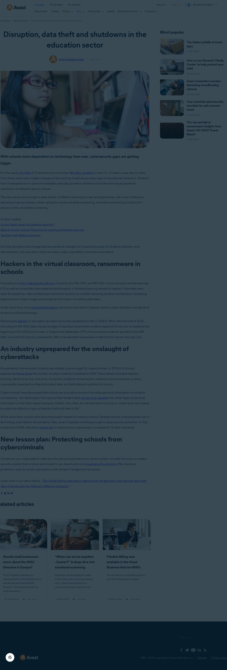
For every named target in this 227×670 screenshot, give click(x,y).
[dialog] (113, 335)
